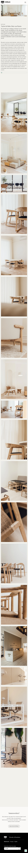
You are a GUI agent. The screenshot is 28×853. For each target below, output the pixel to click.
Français (12, 841)
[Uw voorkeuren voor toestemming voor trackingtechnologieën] (25, 850)
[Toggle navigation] (25, 2)
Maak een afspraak (14, 826)
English (15, 841)
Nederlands (6, 841)
